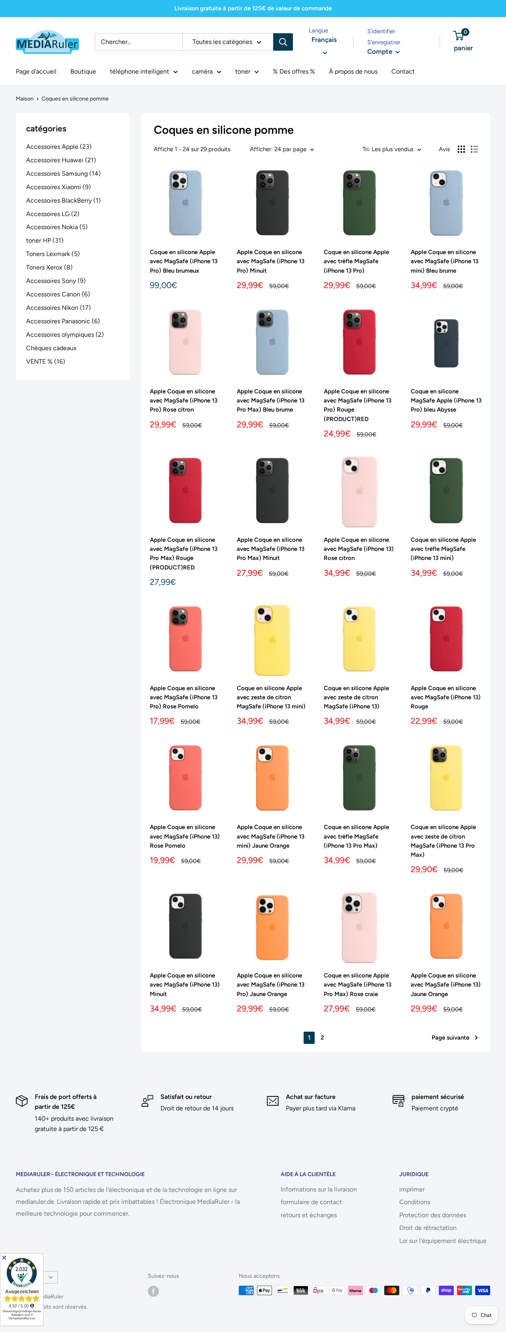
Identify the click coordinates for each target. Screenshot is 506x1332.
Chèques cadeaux (51, 348)
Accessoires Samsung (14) (63, 173)
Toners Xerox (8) (49, 267)
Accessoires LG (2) (52, 214)
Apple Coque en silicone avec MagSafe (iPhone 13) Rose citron (359, 549)
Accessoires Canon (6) (58, 294)
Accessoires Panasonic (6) (63, 321)
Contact (403, 71)
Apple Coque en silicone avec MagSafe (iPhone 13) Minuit (185, 985)
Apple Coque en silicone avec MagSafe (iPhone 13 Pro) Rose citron (183, 401)
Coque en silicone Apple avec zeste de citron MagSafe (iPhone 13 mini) (271, 697)
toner (242, 71)
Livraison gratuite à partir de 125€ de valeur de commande (253, 8)
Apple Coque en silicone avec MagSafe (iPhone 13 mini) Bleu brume (444, 261)
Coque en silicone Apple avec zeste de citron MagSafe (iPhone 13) (356, 697)
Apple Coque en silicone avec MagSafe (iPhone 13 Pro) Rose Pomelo (183, 697)
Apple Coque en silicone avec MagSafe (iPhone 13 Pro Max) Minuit (270, 549)
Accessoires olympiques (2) (65, 334)
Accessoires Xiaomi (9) (58, 187)
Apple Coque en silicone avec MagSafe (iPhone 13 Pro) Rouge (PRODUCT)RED (357, 405)
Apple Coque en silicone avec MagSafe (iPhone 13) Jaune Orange (446, 985)
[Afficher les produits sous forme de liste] (474, 149)
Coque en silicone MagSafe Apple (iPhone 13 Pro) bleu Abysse (446, 401)
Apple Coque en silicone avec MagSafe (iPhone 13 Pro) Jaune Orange (270, 985)
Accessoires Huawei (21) (61, 160)
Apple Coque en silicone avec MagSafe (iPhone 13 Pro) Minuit (270, 261)
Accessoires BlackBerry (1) (63, 200)
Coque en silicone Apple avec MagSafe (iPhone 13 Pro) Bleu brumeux (183, 261)
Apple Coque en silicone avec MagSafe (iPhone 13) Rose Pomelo (185, 836)
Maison (25, 98)
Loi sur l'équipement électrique (443, 1241)
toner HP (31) (45, 240)
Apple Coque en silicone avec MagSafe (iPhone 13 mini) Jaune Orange (270, 836)
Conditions (414, 1202)
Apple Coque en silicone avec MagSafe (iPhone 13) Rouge (446, 697)
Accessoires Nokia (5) (57, 227)
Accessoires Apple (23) (59, 146)
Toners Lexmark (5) (53, 254)
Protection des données (432, 1215)
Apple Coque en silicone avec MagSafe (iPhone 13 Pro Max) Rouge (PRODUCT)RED (183, 553)
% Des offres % (294, 71)
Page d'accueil (36, 71)
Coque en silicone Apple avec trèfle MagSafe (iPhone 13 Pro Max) (356, 836)
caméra (202, 71)
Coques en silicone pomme (75, 98)
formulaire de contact (311, 1202)
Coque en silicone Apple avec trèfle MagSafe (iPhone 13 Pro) (356, 261)
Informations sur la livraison (319, 1189)
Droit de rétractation (428, 1227)
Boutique (83, 71)
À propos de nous (353, 71)
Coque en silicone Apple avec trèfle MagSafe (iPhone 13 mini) (443, 549)
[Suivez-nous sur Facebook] (153, 1291)
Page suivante (450, 1037)
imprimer (412, 1189)
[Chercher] (283, 42)
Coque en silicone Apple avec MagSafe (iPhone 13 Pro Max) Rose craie (357, 985)
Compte (380, 51)
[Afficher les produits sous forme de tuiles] (461, 149)
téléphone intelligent (139, 71)
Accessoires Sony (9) (56, 281)
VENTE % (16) (45, 361)
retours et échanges (309, 1215)
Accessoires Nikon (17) (58, 307)
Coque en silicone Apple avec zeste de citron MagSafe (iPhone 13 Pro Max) (443, 840)
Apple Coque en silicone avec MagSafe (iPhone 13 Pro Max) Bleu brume (270, 401)
